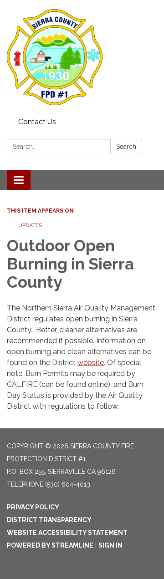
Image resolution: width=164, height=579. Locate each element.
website (90, 362)
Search (126, 146)
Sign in (110, 545)
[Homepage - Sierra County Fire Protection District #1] (82, 57)
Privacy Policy (33, 507)
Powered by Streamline (50, 545)
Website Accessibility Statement (67, 532)
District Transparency (49, 519)
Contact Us (37, 121)
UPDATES (30, 225)
